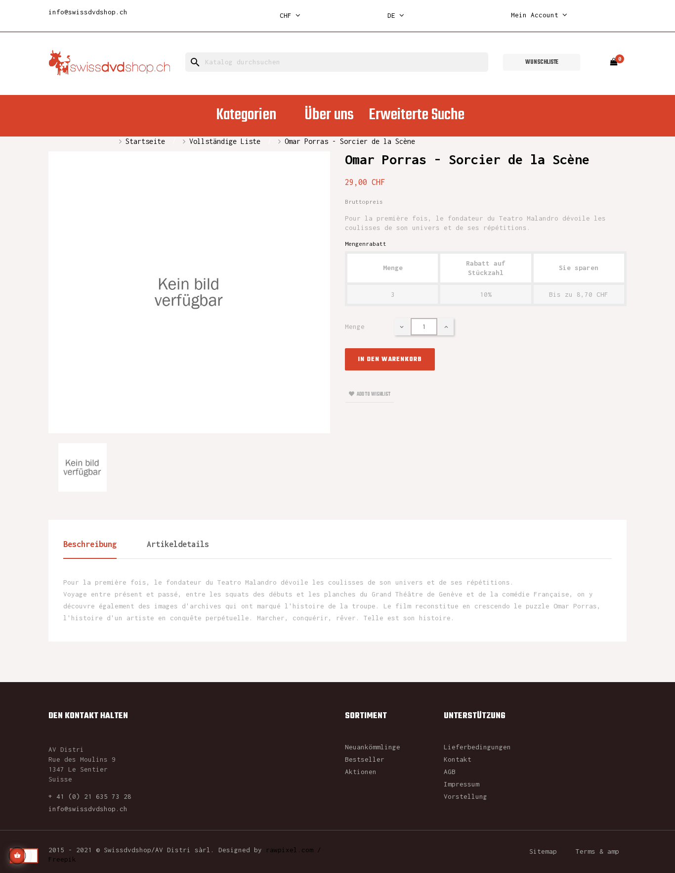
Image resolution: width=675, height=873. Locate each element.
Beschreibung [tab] (90, 544)
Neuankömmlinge (372, 747)
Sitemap (543, 851)
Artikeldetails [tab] (178, 544)
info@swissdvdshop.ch (87, 12)
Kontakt (457, 759)
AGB (450, 772)
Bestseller (364, 759)
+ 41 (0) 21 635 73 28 (89, 796)
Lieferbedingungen (477, 747)
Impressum (461, 784)
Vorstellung (465, 796)
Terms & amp (597, 851)
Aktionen (361, 772)
